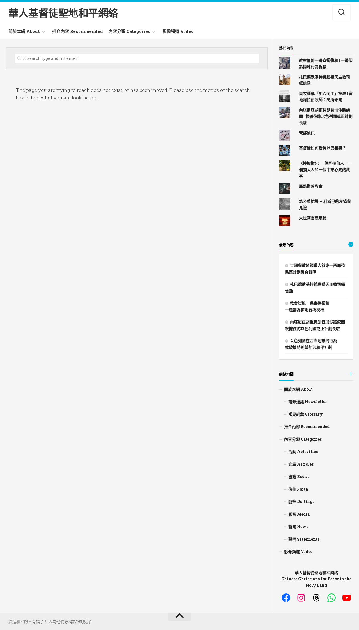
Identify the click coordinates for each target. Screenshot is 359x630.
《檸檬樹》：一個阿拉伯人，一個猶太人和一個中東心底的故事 (325, 169)
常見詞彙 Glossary (305, 414)
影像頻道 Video (178, 31)
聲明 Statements (303, 539)
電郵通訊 (307, 132)
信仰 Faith (298, 489)
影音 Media (299, 514)
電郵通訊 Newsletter (307, 401)
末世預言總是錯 (312, 217)
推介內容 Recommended (77, 31)
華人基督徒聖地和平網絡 (63, 13)
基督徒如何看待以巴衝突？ (322, 148)
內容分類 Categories (129, 31)
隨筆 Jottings (301, 501)
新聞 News (298, 526)
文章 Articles (301, 464)
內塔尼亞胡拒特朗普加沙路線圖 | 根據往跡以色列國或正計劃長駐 (326, 116)
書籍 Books (298, 476)
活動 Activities (303, 451)
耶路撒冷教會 (311, 186)
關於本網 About (24, 31)
